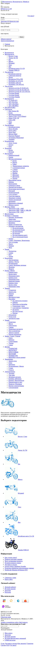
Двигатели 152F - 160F (16, 208)
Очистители (13, 325)
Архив (11, 256)
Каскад (11, 145)
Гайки (14, 164)
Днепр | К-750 (13, 58)
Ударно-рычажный (15, 200)
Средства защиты (14, 196)
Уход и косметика (14, 331)
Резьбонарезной (14, 192)
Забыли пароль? (6, 39)
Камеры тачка (13, 283)
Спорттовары (13, 341)
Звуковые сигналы (15, 377)
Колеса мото (13, 274)
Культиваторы (9, 141)
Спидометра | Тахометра (20, 308)
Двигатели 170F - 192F (16, 212)
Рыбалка (11, 340)
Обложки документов (16, 226)
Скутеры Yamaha (14, 97)
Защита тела (13, 361)
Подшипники (13, 263)
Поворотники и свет (15, 382)
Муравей (11, 63)
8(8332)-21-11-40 (6, 9)
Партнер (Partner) (14, 136)
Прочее (14, 178)
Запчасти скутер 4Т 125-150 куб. (19, 91)
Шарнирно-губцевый (16, 203)
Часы (10, 247)
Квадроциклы (9, 98)
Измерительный (14, 155)
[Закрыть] (1, 5)
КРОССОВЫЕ (13, 352)
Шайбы (14, 173)
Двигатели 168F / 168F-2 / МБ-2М (20, 210)
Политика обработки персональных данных (19, 568)
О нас (3, 643)
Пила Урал (12, 132)
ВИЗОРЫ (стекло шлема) (17, 357)
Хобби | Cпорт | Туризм (12, 336)
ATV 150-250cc (14, 104)
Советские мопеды (15, 75)
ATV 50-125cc (13, 102)
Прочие (15, 313)
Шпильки (15, 175)
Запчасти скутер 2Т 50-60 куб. (19, 88)
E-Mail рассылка (10, 640)
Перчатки (12, 364)
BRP (10, 123)
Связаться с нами (10, 577)
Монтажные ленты (15, 180)
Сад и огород (13, 194)
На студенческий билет (20, 237)
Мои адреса (8, 633)
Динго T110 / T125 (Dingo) (17, 116)
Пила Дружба (13, 129)
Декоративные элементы (20, 166)
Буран (11, 113)
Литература (12, 251)
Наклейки (12, 299)
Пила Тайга (12, 130)
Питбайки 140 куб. (15, 83)
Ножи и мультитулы (15, 224)
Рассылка (8, 592)
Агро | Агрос (13, 143)
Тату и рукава (13, 242)
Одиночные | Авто (18, 306)
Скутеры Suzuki (14, 95)
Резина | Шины (10, 270)
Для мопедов (9, 72)
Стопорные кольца (18, 168)
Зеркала (11, 293)
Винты (14, 162)
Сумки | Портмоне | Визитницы (19, 240)
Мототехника (9, 214)
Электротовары (10, 371)
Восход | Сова (13, 56)
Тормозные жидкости (16, 329)
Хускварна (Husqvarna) (16, 137)
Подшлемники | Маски (16, 366)
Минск (11, 61)
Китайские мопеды (15, 74)
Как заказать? (22, 643)
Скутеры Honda (14, 93)
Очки (10, 363)
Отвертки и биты (14, 185)
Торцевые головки (15, 198)
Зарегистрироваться (7, 41)
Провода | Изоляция (15, 384)
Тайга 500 (12, 120)
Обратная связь (6, 617)
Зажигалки (12, 219)
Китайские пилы (14, 127)
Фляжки (11, 246)
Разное (7, 249)
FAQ (7, 645)
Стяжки (15, 169)
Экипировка (9, 359)
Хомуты (15, 171)
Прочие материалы (15, 334)
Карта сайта (9, 579)
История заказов (10, 589)
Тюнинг (7, 288)
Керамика (12, 223)
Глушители (12, 290)
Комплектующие (14, 281)
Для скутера (9, 86)
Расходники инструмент (17, 189)
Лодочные (8, 148)
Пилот (11, 77)
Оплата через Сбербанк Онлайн (15, 566)
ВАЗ (10, 254)
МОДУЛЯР (12, 354)
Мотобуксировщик (15, 114)
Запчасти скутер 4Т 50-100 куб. (19, 90)
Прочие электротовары (16, 386)
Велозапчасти (9, 52)
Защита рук (12, 292)
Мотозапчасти (9, 54)
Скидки (3, 645)
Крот (10, 146)
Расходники (9, 258)
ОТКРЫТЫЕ (13, 348)
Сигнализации (13, 387)
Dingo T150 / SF (14, 118)
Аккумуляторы (13, 260)
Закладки (8, 590)
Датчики (11, 373)
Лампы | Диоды (14, 262)
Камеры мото (13, 272)
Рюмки (11, 238)
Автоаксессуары (14, 318)
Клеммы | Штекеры (15, 379)
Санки (11, 345)
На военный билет (18, 230)
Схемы (11, 253)
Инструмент (9, 153)
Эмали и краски (14, 332)
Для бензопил (9, 125)
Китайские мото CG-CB (17, 68)
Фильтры (12, 267)
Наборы (11, 182)
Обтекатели (12, 315)
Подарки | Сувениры (11, 215)
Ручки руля (12, 316)
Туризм (11, 343)
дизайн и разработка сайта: (14, 622)
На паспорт (16, 233)
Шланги (11, 269)
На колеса (15, 309)
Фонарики (12, 201)
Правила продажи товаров (13, 559)
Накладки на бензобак (19, 304)
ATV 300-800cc (14, 106)
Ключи (11, 157)
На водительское (18, 228)
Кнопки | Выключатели (16, 380)
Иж (10, 59)
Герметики (12, 322)
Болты (14, 161)
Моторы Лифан (10, 207)
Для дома (12, 375)
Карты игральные (14, 221)
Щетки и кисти (14, 205)
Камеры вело (13, 277)
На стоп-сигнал (17, 311)
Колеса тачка (13, 285)
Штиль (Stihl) (13, 134)
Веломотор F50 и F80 (16, 79)
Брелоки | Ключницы (16, 217)
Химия (7, 320)
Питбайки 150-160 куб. (16, 84)
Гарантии (30, 643)
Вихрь (11, 150)
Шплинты (15, 176)
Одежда (11, 370)
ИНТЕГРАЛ (13, 350)
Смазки (11, 327)
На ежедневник (17, 231)
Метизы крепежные (15, 159)
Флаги (11, 244)
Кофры (11, 295)
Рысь (10, 122)
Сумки (11, 368)
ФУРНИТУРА (13, 355)
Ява (10, 67)
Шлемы (7, 347)
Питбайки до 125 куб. (16, 81)
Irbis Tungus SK (14, 111)
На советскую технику (20, 301)
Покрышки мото (14, 276)
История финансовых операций (15, 638)
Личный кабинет (10, 587)
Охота (11, 338)
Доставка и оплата (11, 564)
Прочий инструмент (15, 187)
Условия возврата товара (13, 563)
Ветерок (11, 152)
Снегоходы (8, 109)
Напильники (13, 184)
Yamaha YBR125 (14, 70)
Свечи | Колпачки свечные (17, 265)
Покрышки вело (14, 279)
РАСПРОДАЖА (10, 107)
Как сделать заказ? (11, 557)
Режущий (12, 191)
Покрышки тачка (14, 286)
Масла (11, 324)
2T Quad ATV (13, 100)
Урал (10, 65)
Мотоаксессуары (14, 297)
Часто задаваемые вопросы (14, 561)
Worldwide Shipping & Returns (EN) (16, 570)
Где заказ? (31, 16)
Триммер (11, 139)
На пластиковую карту (19, 235)
